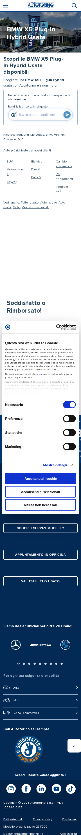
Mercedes (37, 134)
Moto (16, 207)
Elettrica (36, 161)
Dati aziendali (12, 819)
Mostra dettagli (55, 465)
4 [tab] (35, 664)
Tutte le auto (30, 202)
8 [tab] (56, 664)
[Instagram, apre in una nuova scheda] (11, 788)
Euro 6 (36, 177)
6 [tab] (45, 664)
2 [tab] (24, 664)
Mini (56, 134)
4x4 (64, 134)
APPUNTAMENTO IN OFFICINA (40, 554)
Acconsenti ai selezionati (40, 492)
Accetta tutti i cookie (41, 478)
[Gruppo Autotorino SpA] (40, 5)
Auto (16, 687)
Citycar (11, 182)
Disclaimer (69, 819)
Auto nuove (48, 202)
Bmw (49, 134)
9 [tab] (62, 664)
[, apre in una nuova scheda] (15, 644)
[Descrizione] (72, 71)
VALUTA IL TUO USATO (40, 581)
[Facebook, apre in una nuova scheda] (26, 788)
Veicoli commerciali (35, 207)
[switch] (69, 418)
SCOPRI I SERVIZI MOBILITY (40, 528)
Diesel (35, 169)
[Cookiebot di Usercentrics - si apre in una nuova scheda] (57, 327)
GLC (21, 139)
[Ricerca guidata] (74, 5)
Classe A (9, 139)
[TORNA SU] (74, 746)
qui (41, 374)
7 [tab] (51, 664)
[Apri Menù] (5, 5)
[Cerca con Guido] (67, 114)
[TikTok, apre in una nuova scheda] (71, 789)
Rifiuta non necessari (40, 505)
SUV (10, 161)
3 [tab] (29, 664)
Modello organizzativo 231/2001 (26, 826)
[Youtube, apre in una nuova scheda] (56, 788)
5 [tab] (40, 664)
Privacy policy (42, 819)
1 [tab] (18, 664)
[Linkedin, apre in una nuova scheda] (41, 788)
